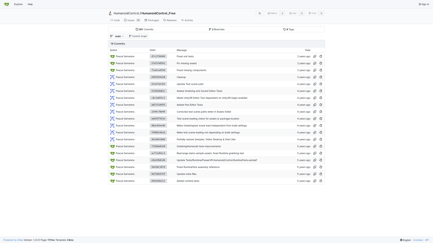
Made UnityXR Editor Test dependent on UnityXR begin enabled (212, 97)
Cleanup (181, 77)
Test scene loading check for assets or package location (208, 118)
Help (30, 4)
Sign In (425, 4)
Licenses (418, 239)
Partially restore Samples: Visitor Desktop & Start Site (206, 139)
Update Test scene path (190, 84)
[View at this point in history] (320, 56)
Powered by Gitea (13, 239)
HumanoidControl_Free (158, 13)
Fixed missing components (191, 70)
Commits (146, 29)
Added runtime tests (188, 180)
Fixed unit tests (185, 56)
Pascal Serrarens (125, 77)
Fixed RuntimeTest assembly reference (198, 167)
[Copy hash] (314, 56)
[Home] (6, 4)
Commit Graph (139, 36)
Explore (18, 4)
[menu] (405, 240)
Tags (290, 29)
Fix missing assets (187, 63)
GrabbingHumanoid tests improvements (199, 146)
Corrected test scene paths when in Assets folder (204, 111)
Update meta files (186, 173)
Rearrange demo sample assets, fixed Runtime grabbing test (210, 153)
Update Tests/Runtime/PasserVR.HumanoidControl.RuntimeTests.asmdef (217, 160)
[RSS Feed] (260, 13)
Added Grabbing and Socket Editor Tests (199, 90)
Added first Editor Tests (190, 104)
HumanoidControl (126, 13)
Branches (218, 29)
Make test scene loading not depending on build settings (208, 132)
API (427, 239)
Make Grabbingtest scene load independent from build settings (212, 125)
